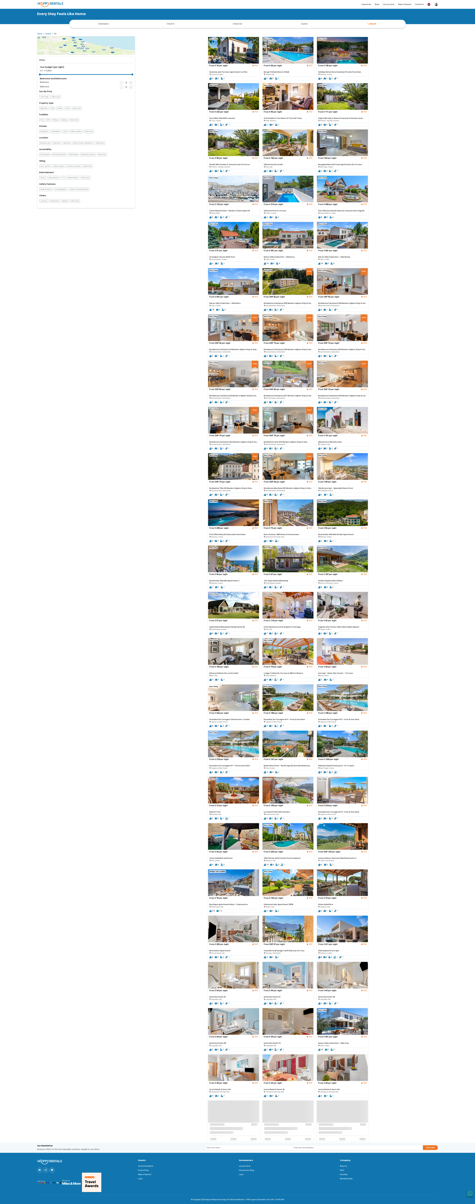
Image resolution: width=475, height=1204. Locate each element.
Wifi (48, 120)
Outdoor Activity (72, 178)
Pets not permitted (59, 154)
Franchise (343, 1174)
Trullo (67, 108)
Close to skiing (58, 166)
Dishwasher (56, 131)
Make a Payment (404, 4)
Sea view (57, 143)
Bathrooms (44, 86)
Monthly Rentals (346, 1179)
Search (373, 24)
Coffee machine (75, 131)
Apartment (44, 108)
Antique (65, 201)
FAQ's (342, 1170)
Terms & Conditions (145, 1166)
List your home (388, 4)
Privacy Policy (143, 1170)
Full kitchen (44, 131)
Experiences (366, 4)
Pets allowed (44, 154)
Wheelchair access (88, 154)
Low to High (44, 97)
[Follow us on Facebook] (39, 1170)
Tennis (42, 178)
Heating (64, 120)
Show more (77, 108)
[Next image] (256, 50)
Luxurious (43, 201)
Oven (65, 131)
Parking (55, 120)
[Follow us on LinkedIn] (51, 1170)
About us (343, 1166)
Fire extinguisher (60, 189)
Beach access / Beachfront (83, 143)
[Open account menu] (435, 4)
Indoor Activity (53, 178)
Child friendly (73, 154)
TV (63, 178)
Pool (41, 120)
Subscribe (430, 1147)
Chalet (60, 108)
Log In (140, 1179)
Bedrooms (44, 82)
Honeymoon (54, 201)
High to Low (56, 97)
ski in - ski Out (45, 166)
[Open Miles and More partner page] (71, 1182)
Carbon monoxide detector (79, 189)
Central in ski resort (73, 166)
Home (39, 34)
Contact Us (419, 4)
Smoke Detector (45, 189)
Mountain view (45, 143)
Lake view (66, 143)
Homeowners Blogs (246, 1170)
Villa (52, 108)
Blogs (377, 4)
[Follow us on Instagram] (45, 1170)
